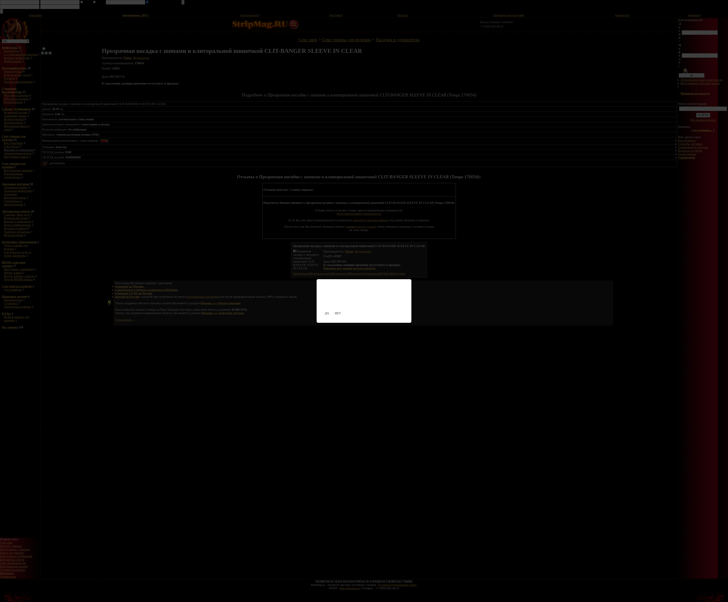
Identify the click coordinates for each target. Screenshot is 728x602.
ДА (327, 313)
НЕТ (338, 313)
